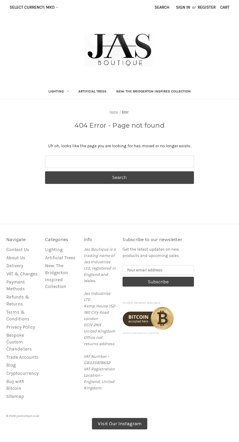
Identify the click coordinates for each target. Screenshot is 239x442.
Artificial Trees (92, 91)
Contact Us (17, 249)
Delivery (14, 265)
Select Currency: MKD (33, 7)
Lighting (56, 91)
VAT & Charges (22, 274)
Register (207, 7)
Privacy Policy (20, 327)
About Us (15, 257)
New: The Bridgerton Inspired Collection (153, 91)
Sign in (183, 7)
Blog (11, 365)
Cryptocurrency (22, 373)
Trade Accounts (22, 357)
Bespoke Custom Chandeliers (19, 342)
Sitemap (15, 396)
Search (162, 7)
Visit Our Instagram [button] (119, 423)
